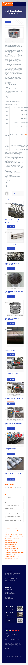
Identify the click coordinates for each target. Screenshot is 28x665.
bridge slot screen (8, 590)
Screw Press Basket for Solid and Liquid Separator (13, 517)
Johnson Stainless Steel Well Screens (13, 244)
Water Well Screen (9, 508)
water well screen (8, 589)
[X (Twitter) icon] (14, 658)
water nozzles (8, 597)
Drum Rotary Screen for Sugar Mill (12, 505)
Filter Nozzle (7, 500)
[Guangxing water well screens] (7, 4)
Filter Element (8, 497)
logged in (11, 487)
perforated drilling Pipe (10, 598)
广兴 (14, 193)
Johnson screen (8, 594)
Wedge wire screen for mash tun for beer (13, 520)
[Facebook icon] (12, 658)
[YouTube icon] (15, 658)
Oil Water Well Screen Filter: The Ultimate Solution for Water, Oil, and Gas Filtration (14, 221)
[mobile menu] (24, 4)
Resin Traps (7, 502)
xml (10, 648)
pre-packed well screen (10, 593)
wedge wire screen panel (10, 592)
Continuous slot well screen (10, 596)
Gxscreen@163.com (13, 578)
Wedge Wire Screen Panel (10, 511)
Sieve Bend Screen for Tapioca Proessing (13, 513)
